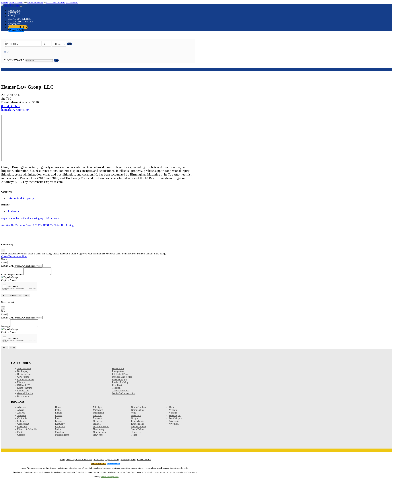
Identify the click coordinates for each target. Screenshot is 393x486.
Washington (175, 415)
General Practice (25, 393)
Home (62, 460)
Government (23, 396)
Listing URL (7, 265)
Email (4, 262)
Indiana (58, 415)
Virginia (173, 412)
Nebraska (97, 421)
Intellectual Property (20, 198)
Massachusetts (62, 434)
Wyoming (174, 423)
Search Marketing (16, 3)
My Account (16, 30)
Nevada (97, 423)
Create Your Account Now (14, 256)
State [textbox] (47, 44)
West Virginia (175, 418)
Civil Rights (23, 376)
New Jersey (98, 429)
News (11, 16)
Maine (58, 429)
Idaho (58, 410)
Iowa (57, 418)
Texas (134, 434)
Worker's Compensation (123, 393)
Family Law (23, 390)
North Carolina (138, 407)
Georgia (21, 434)
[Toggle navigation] (21, 6)
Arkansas (21, 415)
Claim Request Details (12, 274)
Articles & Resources (83, 460)
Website (4, 3)
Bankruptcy (23, 371)
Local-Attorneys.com (110, 477)
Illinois (58, 412)
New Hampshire (101, 426)
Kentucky (60, 423)
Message (5, 326)
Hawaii (58, 407)
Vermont (173, 410)
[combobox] (22, 44)
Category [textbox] (11, 44)
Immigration (118, 371)
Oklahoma (136, 415)
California (22, 418)
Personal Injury (119, 379)
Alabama (13, 211)
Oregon (134, 418)
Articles (14, 13)
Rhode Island (137, 423)
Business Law (24, 374)
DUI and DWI (24, 385)
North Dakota (137, 410)
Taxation (116, 387)
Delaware (22, 426)
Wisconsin (174, 421)
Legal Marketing (20, 19)
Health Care (118, 368)
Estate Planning (24, 387)
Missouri (97, 415)
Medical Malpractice (122, 376)
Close (26, 295)
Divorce (21, 382)
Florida (20, 432)
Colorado (21, 421)
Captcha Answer (9, 280)
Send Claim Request (11, 295)
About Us (14, 10)
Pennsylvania (137, 421)
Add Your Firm (18, 27)
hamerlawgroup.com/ (15, 109)
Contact (14, 24)
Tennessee (136, 432)
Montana (97, 418)
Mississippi (98, 412)
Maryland (59, 432)
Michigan (97, 407)
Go (69, 44)
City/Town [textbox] (59, 44)
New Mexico (99, 432)
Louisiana (60, 426)
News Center (99, 460)
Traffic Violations (120, 390)
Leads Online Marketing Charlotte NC (62, 3)
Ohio (133, 412)
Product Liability (120, 382)
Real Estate (117, 385)
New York (98, 434)
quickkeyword (14, 60)
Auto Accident (24, 368)
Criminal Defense (25, 379)
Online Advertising (35, 3)
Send (4, 347)
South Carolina (138, 426)
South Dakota (137, 429)
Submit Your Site (144, 460)
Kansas (58, 421)
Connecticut (23, 423)
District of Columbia (27, 429)
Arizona (21, 412)
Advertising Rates (20, 21)
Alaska (20, 410)
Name (4, 259)
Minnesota (98, 410)
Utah (171, 407)
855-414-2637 (10, 106)
